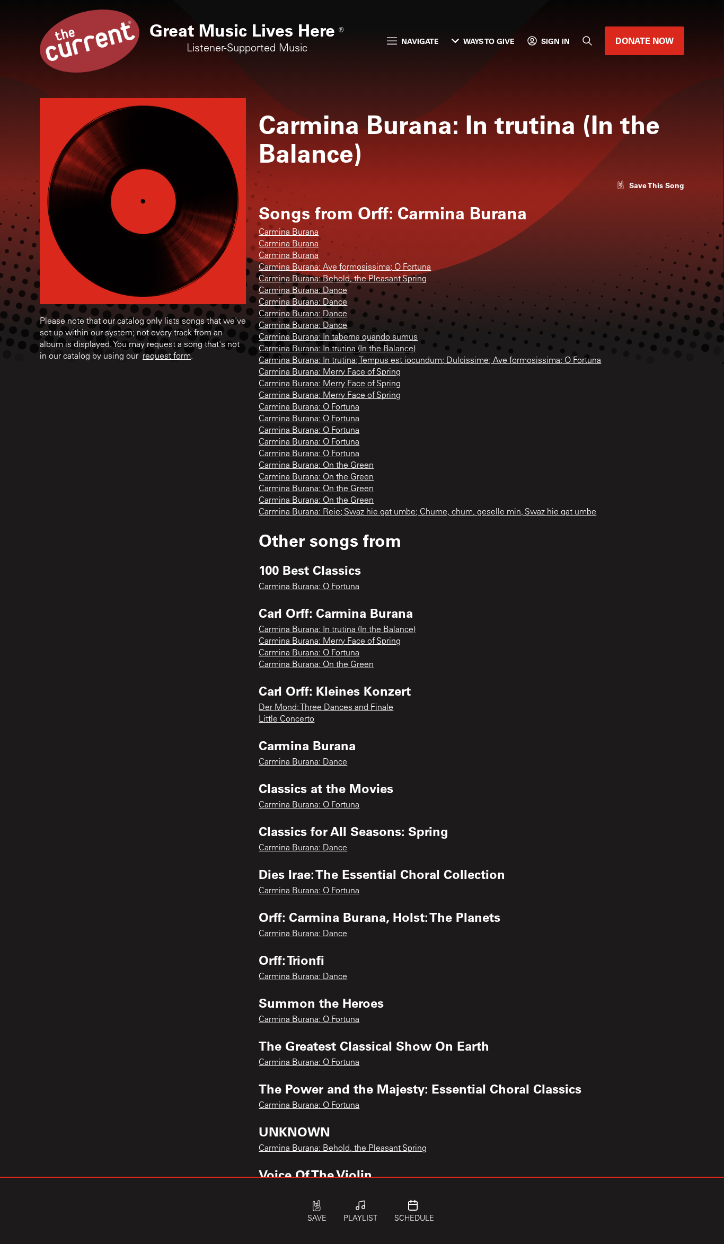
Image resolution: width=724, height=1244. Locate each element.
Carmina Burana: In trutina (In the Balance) (337, 349)
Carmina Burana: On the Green (316, 465)
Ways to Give (489, 41)
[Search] (587, 41)
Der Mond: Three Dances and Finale (326, 708)
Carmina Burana (289, 232)
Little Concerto (286, 719)
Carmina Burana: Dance (303, 291)
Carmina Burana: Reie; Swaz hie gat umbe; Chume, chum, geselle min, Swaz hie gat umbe (427, 512)
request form (167, 356)
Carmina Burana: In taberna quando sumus (338, 337)
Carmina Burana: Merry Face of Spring (330, 372)
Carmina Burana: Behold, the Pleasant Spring (343, 279)
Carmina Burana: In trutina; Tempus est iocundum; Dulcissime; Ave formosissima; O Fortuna (430, 361)
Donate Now (644, 40)
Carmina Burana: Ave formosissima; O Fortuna (345, 267)
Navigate (420, 41)
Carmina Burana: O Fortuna (309, 407)
